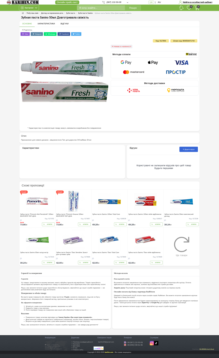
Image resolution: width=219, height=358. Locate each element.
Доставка (76, 346)
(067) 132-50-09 (114, 2)
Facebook (65, 34)
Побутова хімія (32, 13)
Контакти (76, 344)
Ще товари (181, 255)
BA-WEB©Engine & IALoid (206, 349)
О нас (75, 348)
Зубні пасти (70, 13)
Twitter (77, 34)
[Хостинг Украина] (99, 349)
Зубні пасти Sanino (85, 13)
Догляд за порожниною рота (52, 13)
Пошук (133, 8)
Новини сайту (78, 350)
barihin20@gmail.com (106, 342)
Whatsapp (51, 34)
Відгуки (65, 24)
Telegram (38, 34)
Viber (26, 34)
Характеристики (46, 24)
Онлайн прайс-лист (67, 2)
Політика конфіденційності (83, 342)
